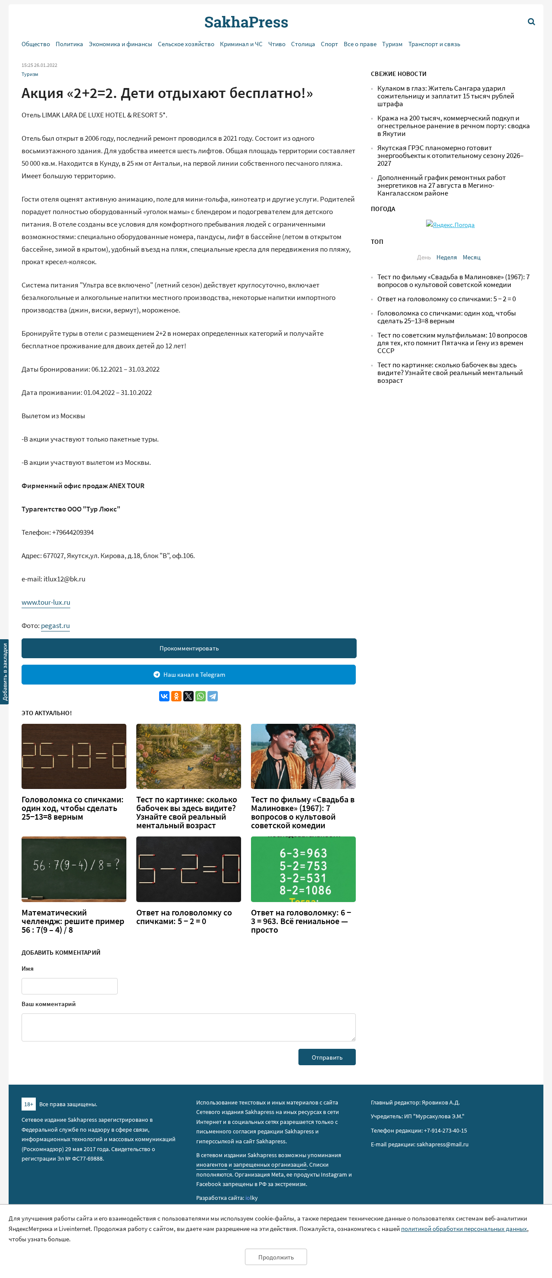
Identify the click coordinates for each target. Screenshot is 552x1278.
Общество (36, 44)
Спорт (329, 44)
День (424, 257)
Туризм (392, 44)
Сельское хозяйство (186, 44)
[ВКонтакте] (164, 696)
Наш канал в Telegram (194, 674)
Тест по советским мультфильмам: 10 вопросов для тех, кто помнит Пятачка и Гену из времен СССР (452, 343)
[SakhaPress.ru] (4, 673)
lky (251, 1198)
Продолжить (276, 1257)
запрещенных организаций (270, 1164)
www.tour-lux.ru (46, 602)
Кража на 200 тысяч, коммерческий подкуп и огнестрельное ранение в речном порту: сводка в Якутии (453, 126)
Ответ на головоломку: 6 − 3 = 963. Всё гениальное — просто (301, 921)
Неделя (446, 257)
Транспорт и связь (434, 44)
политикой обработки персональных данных (464, 1228)
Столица (303, 44)
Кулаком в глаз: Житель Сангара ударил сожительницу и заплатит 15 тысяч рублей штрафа (445, 96)
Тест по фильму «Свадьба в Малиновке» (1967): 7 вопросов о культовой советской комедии (302, 812)
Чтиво (276, 44)
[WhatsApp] (200, 696)
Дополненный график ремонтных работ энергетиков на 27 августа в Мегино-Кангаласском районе (441, 185)
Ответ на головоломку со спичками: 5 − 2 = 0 (184, 916)
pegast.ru (55, 625)
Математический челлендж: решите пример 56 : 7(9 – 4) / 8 (73, 921)
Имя (28, 968)
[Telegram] (212, 696)
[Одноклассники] (176, 696)
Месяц (471, 257)
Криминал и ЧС (241, 44)
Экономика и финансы (120, 44)
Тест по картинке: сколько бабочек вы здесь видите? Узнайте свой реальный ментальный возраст (186, 812)
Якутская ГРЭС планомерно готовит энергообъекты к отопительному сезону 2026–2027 (450, 155)
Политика (69, 44)
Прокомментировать (189, 648)
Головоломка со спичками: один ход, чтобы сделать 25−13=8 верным (73, 808)
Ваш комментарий (49, 1004)
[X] (188, 696)
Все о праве (360, 44)
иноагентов (211, 1164)
